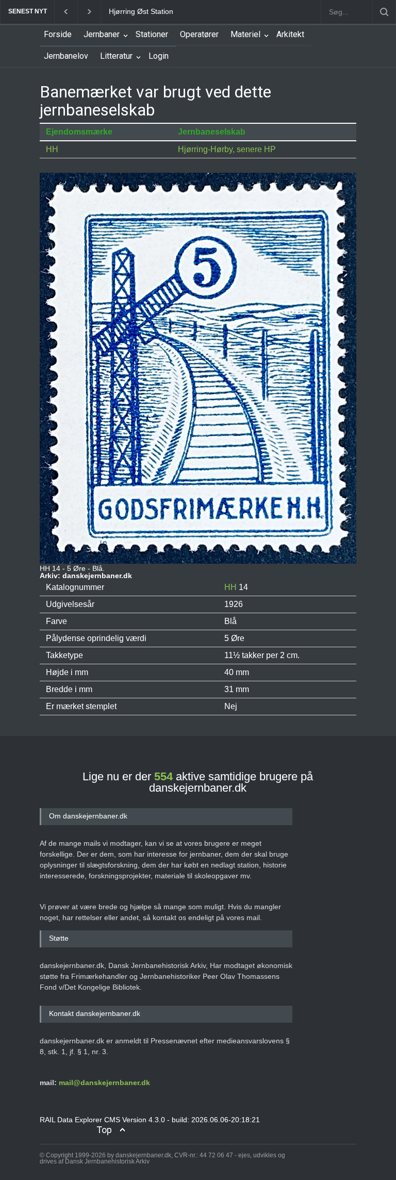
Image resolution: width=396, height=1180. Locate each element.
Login (158, 56)
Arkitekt (290, 34)
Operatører (199, 34)
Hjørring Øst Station (141, 11)
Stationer (152, 34)
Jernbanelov (66, 56)
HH (52, 149)
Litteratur (116, 56)
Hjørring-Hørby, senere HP (227, 149)
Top (104, 1129)
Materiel (245, 34)
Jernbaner (102, 34)
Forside (58, 34)
